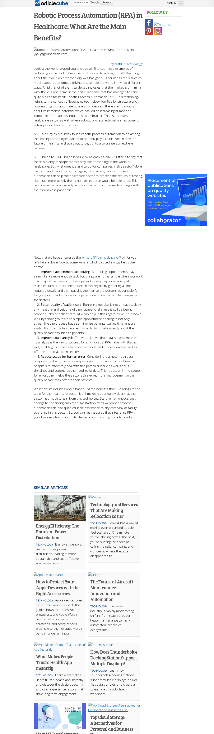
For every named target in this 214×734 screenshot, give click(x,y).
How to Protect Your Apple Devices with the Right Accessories (57, 587)
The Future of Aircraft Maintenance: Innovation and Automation (111, 590)
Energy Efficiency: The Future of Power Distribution (57, 531)
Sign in (171, 3)
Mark (118, 64)
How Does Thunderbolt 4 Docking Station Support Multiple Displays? (113, 658)
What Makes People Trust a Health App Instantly (54, 662)
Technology (134, 64)
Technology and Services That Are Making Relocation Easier (114, 510)
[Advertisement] (107, 221)
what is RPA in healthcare (100, 257)
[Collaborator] (176, 224)
